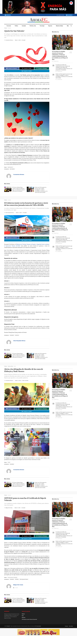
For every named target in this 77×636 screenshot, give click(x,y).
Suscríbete (69, 15)
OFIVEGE (16, 579)
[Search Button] (71, 25)
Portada (5, 28)
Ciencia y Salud (10, 366)
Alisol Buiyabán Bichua (10, 212)
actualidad (12, 335)
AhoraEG (8, 626)
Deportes (50, 25)
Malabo (23, 613)
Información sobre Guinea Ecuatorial (29, 619)
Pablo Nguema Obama (24, 579)
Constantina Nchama (9, 40)
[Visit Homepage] (38, 20)
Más (68, 25)
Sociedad (24, 25)
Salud (15, 366)
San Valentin (12, 168)
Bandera (23, 617)
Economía (9, 25)
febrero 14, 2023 (18, 40)
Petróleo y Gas (33, 25)
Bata (23, 615)
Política (16, 25)
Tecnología (42, 25)
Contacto (8, 15)
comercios (17, 335)
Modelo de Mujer (59, 25)
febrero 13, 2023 (18, 380)
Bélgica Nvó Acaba (9, 507)
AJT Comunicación (38, 626)
